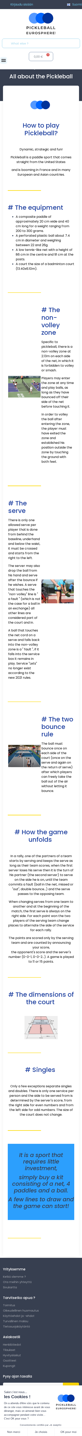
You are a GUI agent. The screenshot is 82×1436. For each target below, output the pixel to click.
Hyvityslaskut (12, 1355)
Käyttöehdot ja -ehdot (18, 1316)
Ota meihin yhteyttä (17, 1282)
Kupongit (9, 1366)
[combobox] (42, 43)
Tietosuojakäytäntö (16, 1326)
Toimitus (9, 1305)
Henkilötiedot (12, 1345)
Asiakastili (11, 1337)
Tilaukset (9, 1350)
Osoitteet (9, 1361)
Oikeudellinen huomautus (21, 1311)
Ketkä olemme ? (14, 1277)
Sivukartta (10, 1287)
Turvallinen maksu (15, 1321)
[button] (3, 60)
